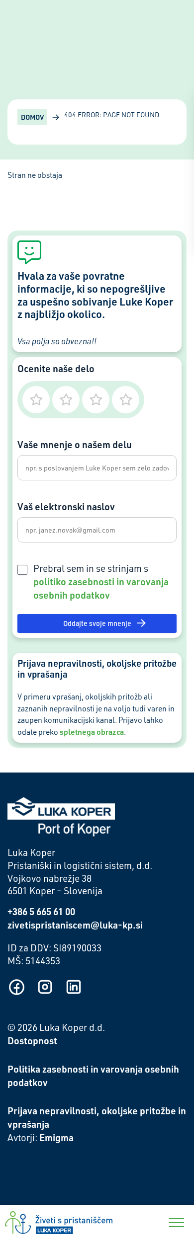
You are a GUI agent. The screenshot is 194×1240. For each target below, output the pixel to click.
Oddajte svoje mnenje (97, 623)
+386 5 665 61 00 (41, 911)
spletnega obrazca (92, 732)
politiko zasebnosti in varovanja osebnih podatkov (101, 588)
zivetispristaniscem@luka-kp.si (75, 925)
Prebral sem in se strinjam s (101, 581)
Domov (32, 117)
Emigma (56, 1137)
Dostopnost (32, 1040)
